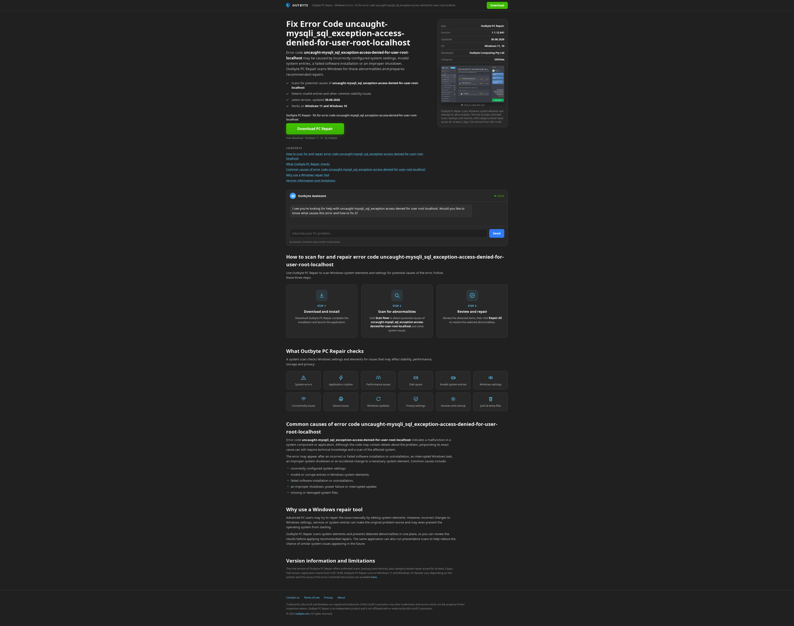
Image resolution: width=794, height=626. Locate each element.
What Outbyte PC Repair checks (308, 164)
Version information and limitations (310, 181)
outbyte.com (302, 613)
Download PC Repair (315, 128)
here (374, 577)
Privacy (328, 597)
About (341, 597)
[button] (472, 86)
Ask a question (501, 96)
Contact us (292, 597)
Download (497, 5)
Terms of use (311, 597)
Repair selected (498, 100)
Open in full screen (497, 71)
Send (497, 233)
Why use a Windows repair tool (307, 175)
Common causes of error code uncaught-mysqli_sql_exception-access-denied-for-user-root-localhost (355, 169)
